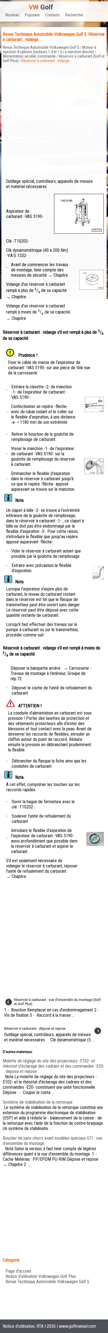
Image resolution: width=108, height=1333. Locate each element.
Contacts (52, 15)
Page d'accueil (18, 1271)
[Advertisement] (54, 117)
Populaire (32, 15)
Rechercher (74, 15)
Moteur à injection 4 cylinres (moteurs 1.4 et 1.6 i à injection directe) (49, 49)
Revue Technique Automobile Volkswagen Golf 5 (41, 47)
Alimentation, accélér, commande (29, 56)
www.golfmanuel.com (77, 1326)
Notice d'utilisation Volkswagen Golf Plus (41, 1276)
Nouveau (12, 15)
